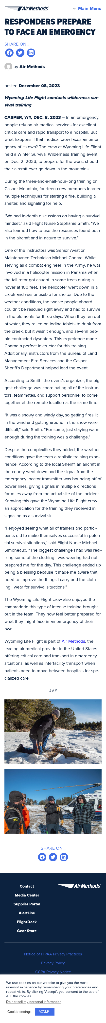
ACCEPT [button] (45, 1011)
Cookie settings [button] (19, 1012)
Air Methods (73, 641)
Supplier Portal (27, 904)
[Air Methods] (26, 8)
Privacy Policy (53, 963)
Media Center (27, 895)
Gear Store (27, 930)
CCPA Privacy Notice (53, 972)
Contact (27, 886)
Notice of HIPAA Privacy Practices (53, 954)
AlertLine (27, 913)
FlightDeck (27, 922)
